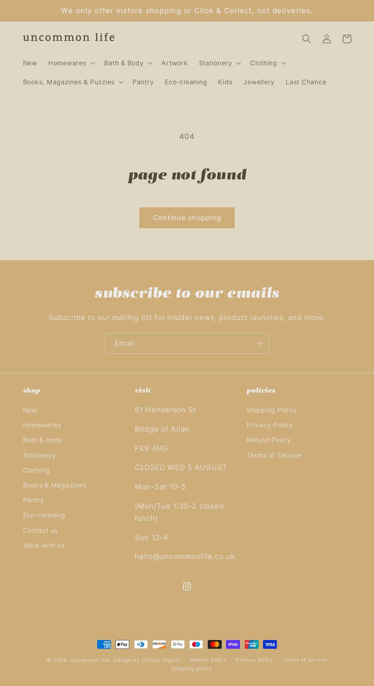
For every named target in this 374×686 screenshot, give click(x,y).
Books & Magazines (54, 485)
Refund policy (208, 660)
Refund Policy (269, 440)
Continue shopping (187, 217)
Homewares (42, 425)
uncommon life (90, 660)
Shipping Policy (272, 410)
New (30, 410)
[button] (71, 63)
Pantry (34, 500)
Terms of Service (274, 455)
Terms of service (305, 660)
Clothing (36, 470)
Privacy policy (255, 660)
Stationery (40, 455)
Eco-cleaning (44, 515)
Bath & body (42, 440)
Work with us (44, 545)
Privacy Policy (270, 425)
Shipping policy (191, 668)
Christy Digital (160, 660)
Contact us (40, 530)
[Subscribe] (259, 343)
